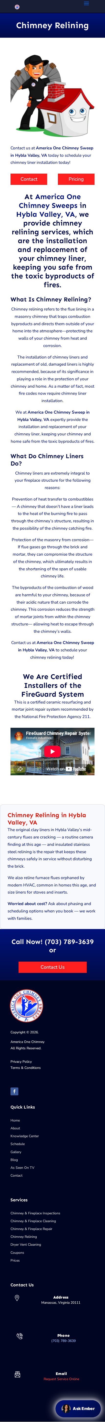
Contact (29, 179)
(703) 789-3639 (63, 1340)
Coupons (17, 1252)
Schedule (17, 1144)
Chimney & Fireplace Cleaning (33, 1221)
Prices (15, 1260)
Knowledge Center (24, 1136)
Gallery (15, 1152)
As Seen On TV (22, 1167)
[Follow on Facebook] (14, 1091)
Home (15, 1120)
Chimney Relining (23, 1236)
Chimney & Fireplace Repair (31, 1229)
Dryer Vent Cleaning (25, 1244)
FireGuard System (52, 694)
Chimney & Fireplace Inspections (35, 1213)
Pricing (76, 179)
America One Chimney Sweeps (50, 201)
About (15, 1128)
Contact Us (53, 967)
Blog (14, 1160)
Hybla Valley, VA (45, 214)
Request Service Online (61, 1379)
